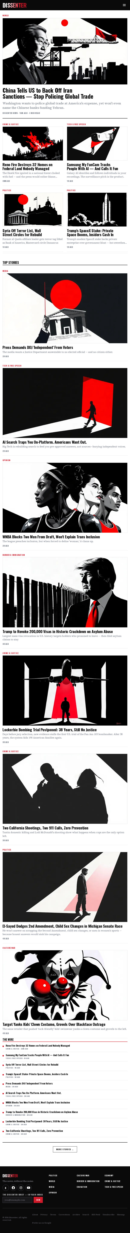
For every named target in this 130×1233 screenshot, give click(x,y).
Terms (53, 1214)
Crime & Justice (112, 1181)
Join (38, 1199)
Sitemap (121, 1214)
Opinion (53, 1192)
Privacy (44, 1214)
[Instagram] (21, 1188)
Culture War (83, 1175)
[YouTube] (28, 1188)
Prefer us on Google (41, 1223)
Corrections (64, 1214)
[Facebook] (13, 1188)
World (52, 1181)
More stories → (65, 1149)
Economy (109, 1175)
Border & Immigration (88, 1181)
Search (85, 1214)
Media (52, 1186)
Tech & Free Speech (114, 1186)
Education (82, 1186)
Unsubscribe (108, 1214)
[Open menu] (124, 5)
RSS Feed (96, 1214)
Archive (76, 1214)
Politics (53, 1175)
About (35, 1214)
